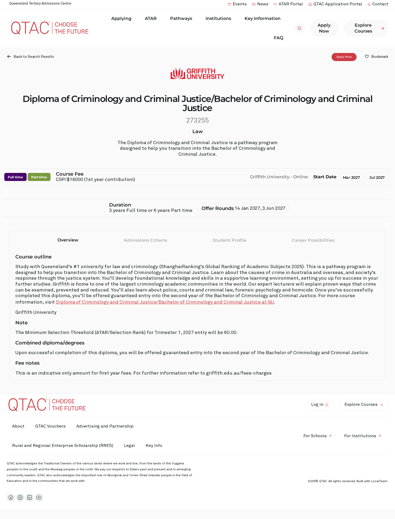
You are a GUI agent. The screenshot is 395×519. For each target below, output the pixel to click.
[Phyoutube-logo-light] (39, 497)
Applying (121, 18)
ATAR (151, 18)
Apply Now (344, 57)
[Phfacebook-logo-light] (11, 497)
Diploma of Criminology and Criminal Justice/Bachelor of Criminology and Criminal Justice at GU (165, 302)
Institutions (218, 18)
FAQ (278, 37)
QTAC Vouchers (50, 426)
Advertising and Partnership (105, 426)
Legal (129, 445)
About (18, 426)
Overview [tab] (68, 240)
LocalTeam (379, 481)
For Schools (315, 436)
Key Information (263, 18)
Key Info (154, 445)
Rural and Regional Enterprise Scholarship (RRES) (62, 445)
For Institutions (360, 436)
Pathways (181, 18)
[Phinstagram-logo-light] (20, 497)
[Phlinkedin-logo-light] (30, 497)
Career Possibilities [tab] (313, 240)
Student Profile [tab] (229, 240)
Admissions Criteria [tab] (145, 240)
